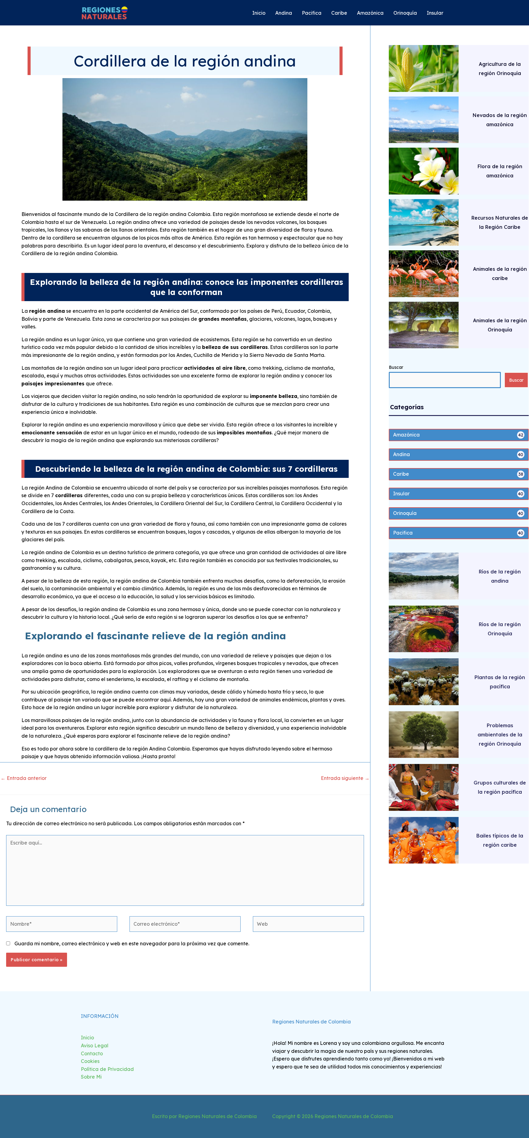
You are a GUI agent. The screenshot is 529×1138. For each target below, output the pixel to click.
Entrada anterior (24, 778)
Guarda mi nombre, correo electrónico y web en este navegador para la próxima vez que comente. (131, 943)
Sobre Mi (91, 1077)
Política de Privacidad (107, 1069)
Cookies (90, 1061)
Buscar (396, 367)
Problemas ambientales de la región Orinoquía (500, 734)
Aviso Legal (94, 1045)
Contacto (92, 1053)
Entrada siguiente (345, 778)
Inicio (87, 1037)
